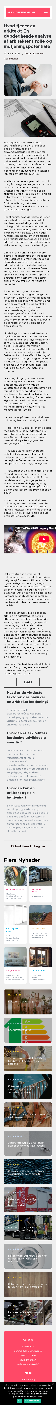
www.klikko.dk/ (31, 1364)
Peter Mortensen (34, 53)
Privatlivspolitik (32, 1401)
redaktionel (11, 58)
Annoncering (28, 1379)
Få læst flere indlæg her (28, 846)
